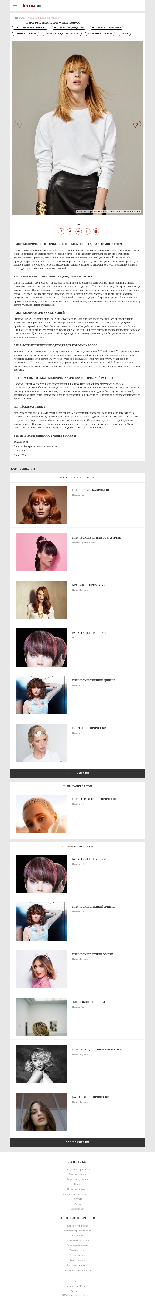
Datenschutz (77, 1291)
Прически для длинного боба (62, 33)
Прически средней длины (69, 27)
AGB (77, 1281)
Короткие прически (77, 1225)
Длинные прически (26, 33)
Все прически (77, 773)
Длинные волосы (77, 1235)
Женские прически (77, 1174)
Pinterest (87, 231)
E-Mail (96, 231)
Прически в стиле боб (77, 1240)
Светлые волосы (77, 1250)
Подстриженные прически (30, 27)
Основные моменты (77, 1245)
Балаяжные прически (100, 33)
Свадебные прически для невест (77, 1194)
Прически (77, 1161)
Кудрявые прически (77, 1265)
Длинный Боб (78, 1208)
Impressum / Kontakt (77, 1286)
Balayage (77, 1198)
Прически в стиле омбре (106, 27)
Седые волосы (77, 1255)
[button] (137, 124)
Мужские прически (77, 1179)
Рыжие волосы (77, 1260)
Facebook (61, 231)
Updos (124, 33)
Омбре (77, 1203)
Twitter (70, 231)
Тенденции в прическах (77, 1169)
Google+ (78, 231)
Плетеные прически (77, 1189)
